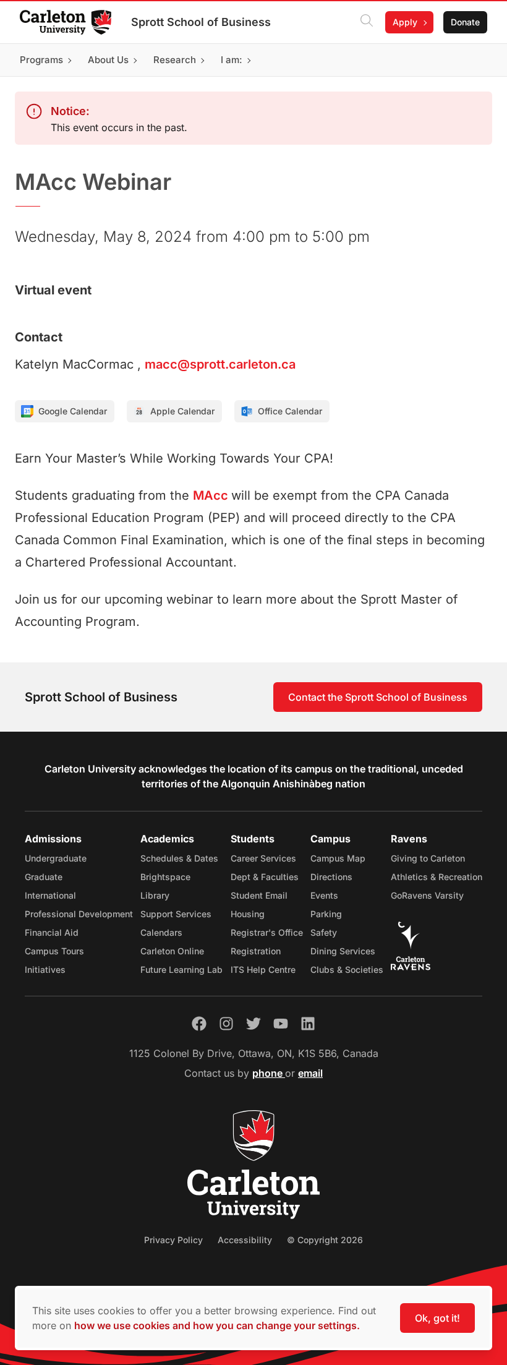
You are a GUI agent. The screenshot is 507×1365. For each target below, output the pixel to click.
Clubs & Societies (346, 969)
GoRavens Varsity (427, 895)
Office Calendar (290, 411)
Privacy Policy (173, 1239)
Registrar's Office (267, 932)
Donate (465, 22)
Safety (323, 932)
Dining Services (342, 951)
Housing (248, 914)
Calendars (161, 932)
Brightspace (165, 876)
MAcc (212, 495)
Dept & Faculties (265, 876)
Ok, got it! (437, 1318)
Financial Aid (52, 932)
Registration (256, 951)
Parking (326, 914)
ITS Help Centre (263, 969)
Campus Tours (54, 951)
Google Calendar (72, 411)
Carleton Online (172, 951)
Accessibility (245, 1239)
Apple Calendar (182, 411)
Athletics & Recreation (436, 876)
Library (154, 895)
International (50, 895)
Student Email (259, 895)
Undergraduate (56, 858)
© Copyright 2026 (325, 1239)
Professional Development (79, 914)
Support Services (175, 914)
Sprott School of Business (201, 21)
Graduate (43, 876)
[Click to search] (366, 22)
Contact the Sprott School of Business (377, 697)
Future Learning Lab (181, 969)
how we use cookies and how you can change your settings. (217, 1325)
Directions (331, 876)
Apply (405, 22)
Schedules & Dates (179, 858)
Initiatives (45, 969)
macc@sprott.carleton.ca (220, 364)
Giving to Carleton (428, 858)
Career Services (263, 858)
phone (268, 1073)
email (310, 1073)
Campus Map (337, 858)
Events (324, 895)
